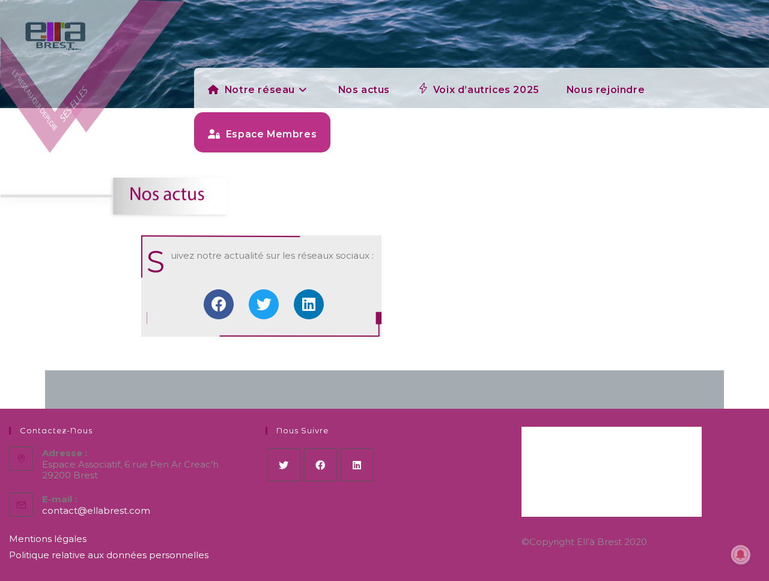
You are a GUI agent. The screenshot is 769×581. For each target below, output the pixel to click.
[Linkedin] (309, 304)
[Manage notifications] (740, 554)
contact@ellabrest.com (96, 510)
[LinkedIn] (357, 464)
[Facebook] (219, 304)
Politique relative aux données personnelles (108, 555)
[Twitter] (264, 304)
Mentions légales (48, 538)
